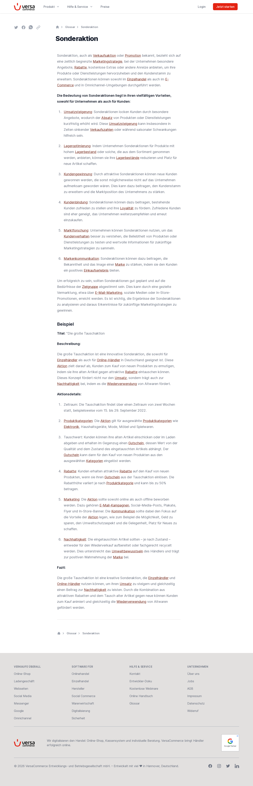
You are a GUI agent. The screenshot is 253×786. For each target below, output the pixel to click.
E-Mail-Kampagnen (114, 505)
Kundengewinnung (78, 174)
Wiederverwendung (122, 384)
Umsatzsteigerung (78, 112)
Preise (105, 7)
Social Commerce (83, 696)
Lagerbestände (127, 158)
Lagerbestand (85, 152)
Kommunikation (123, 511)
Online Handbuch (141, 696)
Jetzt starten (225, 7)
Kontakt (134, 674)
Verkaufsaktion (104, 55)
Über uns (193, 674)
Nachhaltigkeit (68, 384)
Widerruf (193, 711)
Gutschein (136, 443)
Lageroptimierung (77, 146)
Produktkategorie (119, 483)
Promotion (133, 55)
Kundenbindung (76, 202)
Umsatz (121, 378)
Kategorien (94, 461)
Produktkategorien (78, 421)
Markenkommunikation (81, 258)
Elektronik (71, 427)
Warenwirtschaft (83, 703)
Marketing (71, 499)
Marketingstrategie (107, 61)
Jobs (190, 681)
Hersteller (78, 688)
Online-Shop (22, 674)
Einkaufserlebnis (96, 270)
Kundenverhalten (76, 236)
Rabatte (80, 67)
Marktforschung (76, 230)
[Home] (57, 27)
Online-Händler (108, 360)
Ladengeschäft (24, 681)
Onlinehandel (80, 674)
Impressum (194, 696)
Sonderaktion (89, 27)
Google (19, 711)
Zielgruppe (90, 287)
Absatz (106, 118)
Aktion (62, 366)
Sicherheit (78, 718)
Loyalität (127, 208)
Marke (120, 264)
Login (202, 7)
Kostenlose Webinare (143, 688)
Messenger (21, 703)
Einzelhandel (136, 79)
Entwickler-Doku (140, 681)
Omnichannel (22, 718)
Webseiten (21, 688)
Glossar (70, 27)
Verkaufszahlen (101, 130)
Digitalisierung (81, 711)
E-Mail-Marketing (108, 293)
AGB (190, 688)
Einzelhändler (67, 360)
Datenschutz (196, 703)
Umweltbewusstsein (127, 551)
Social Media (22, 696)
